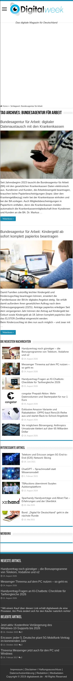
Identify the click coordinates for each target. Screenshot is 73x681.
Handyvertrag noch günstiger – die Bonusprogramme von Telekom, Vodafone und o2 (45, 351)
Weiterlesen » (8, 219)
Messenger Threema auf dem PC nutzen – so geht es (34, 581)
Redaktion (42, 673)
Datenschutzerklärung (22, 673)
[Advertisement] (36, 64)
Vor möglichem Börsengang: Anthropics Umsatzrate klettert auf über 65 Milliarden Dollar (45, 428)
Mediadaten (56, 673)
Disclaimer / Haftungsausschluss (43, 669)
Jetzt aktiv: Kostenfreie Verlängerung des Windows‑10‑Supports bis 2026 (26, 626)
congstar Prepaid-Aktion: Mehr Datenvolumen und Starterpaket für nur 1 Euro (45, 396)
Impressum (16, 669)
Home (5, 106)
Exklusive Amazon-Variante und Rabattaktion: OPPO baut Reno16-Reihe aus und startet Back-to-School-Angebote (45, 412)
